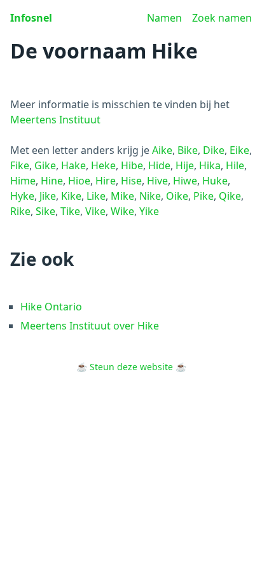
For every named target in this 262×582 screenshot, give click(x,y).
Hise (131, 181)
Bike (187, 150)
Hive (157, 181)
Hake (73, 165)
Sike (45, 211)
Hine (52, 181)
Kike (71, 196)
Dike (213, 150)
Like (96, 196)
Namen (164, 18)
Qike (230, 196)
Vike (95, 211)
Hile (235, 165)
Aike (162, 150)
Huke (215, 181)
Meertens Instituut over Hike (89, 326)
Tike (70, 211)
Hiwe (185, 181)
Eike (239, 150)
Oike (177, 196)
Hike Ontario (51, 307)
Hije (185, 165)
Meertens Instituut (55, 120)
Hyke (22, 196)
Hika (210, 165)
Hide (159, 165)
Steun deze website (131, 367)
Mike (122, 196)
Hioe (79, 181)
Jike (47, 196)
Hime (23, 181)
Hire (105, 181)
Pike (203, 196)
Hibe (132, 165)
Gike (45, 165)
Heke (103, 165)
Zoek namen (222, 18)
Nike (150, 196)
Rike (20, 211)
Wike (122, 211)
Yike (149, 211)
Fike (19, 165)
